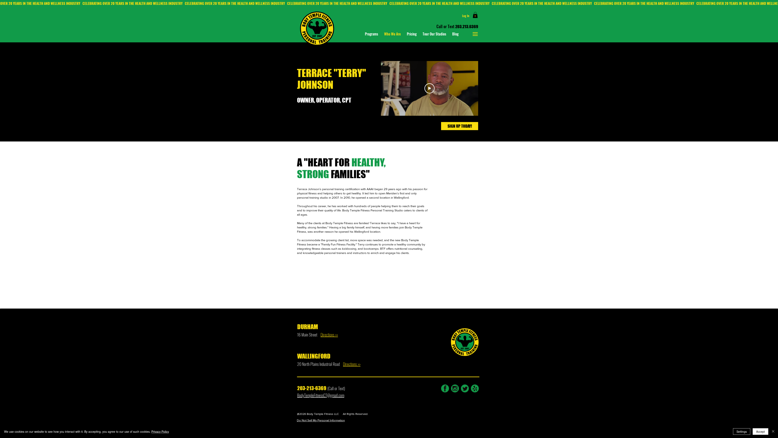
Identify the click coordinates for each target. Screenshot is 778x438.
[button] (475, 15)
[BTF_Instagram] (455, 388)
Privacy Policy (160, 431)
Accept (760, 431)
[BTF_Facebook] (445, 388)
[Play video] (429, 88)
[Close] (773, 431)
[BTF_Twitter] (465, 388)
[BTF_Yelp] (475, 388)
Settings (741, 431)
